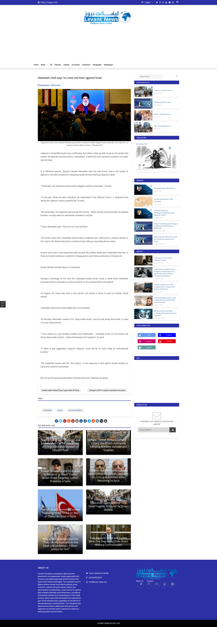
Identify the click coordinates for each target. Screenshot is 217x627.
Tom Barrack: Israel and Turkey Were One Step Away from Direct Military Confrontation (108, 541)
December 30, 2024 (141, 169)
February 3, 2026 (159, 218)
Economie (76, 65)
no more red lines (75, 410)
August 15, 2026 (158, 263)
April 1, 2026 (157, 204)
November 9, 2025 (159, 244)
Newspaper (108, 65)
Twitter (149, 335)
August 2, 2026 (158, 305)
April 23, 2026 (158, 191)
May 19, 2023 (157, 93)
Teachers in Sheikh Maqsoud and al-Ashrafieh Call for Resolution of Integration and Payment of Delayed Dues (60, 445)
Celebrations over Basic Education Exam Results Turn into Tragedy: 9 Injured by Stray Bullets (108, 504)
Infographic (97, 65)
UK (51, 65)
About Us (139, 581)
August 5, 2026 (158, 292)
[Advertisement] (108, 44)
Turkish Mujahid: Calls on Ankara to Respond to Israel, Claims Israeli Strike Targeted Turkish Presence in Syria (60, 476)
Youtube (169, 341)
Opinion (66, 65)
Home (36, 65)
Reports (58, 65)
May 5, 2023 (157, 117)
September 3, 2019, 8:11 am (50, 85)
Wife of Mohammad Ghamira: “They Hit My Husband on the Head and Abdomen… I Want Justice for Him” (60, 544)
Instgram (149, 341)
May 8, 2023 (157, 105)
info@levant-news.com (98, 582)
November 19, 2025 (159, 231)
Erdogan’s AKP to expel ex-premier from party (107, 390)
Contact (150, 581)
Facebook (169, 335)
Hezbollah (47, 410)
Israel (60, 410)
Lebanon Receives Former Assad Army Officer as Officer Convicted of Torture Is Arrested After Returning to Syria (108, 475)
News (43, 65)
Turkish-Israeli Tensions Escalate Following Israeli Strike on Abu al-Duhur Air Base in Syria (60, 513)
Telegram (149, 347)
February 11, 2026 (159, 318)
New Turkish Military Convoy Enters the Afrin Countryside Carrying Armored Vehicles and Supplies (108, 445)
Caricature (86, 65)
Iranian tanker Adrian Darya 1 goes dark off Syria (60, 390)
